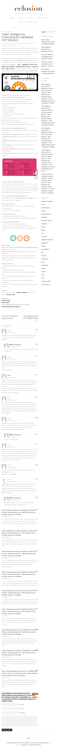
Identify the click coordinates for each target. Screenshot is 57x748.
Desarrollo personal (24, 43)
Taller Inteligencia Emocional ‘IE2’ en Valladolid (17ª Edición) (47, 49)
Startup (43, 268)
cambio (12, 43)
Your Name (21, 704)
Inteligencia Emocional (7, 45)
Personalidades (45, 249)
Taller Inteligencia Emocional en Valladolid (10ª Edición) (17, 37)
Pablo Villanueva (5, 43)
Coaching (16, 43)
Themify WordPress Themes (34, 744)
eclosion (32, 43)
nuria (8, 375)
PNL (42, 252)
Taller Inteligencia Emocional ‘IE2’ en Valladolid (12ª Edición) (48, 145)
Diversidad (44, 223)
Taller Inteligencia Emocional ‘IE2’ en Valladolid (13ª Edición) (48, 101)
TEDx (42, 278)
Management (44, 243)
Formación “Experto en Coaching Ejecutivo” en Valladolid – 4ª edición (47, 56)
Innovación (44, 236)
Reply (37, 329)
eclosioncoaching (41, 17)
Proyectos (43, 255)
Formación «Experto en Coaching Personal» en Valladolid (47, 191)
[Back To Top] (28, 738)
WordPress (24, 744)
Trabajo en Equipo (46, 281)
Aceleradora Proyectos (47, 201)
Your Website (21, 713)
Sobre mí (12, 17)
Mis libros (20, 17)
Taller (14, 45)
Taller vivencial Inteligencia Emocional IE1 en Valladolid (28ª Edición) (48, 71)
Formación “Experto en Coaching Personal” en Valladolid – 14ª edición (47, 64)
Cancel (35, 693)
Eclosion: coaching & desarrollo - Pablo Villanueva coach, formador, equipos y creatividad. (27, 742)
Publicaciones (44, 259)
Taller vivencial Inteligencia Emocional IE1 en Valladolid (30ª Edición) (48, 42)
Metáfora (43, 246)
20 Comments (20, 45)
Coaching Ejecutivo (46, 214)
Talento (43, 271)
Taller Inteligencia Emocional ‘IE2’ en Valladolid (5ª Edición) (48, 123)
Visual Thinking (45, 284)
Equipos (43, 230)
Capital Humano (45, 207)
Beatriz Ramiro (6, 302)
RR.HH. (43, 262)
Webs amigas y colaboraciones (28, 21)
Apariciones (29, 17)
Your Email (20, 708)
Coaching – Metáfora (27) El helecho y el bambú (10, 317)
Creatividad (44, 217)
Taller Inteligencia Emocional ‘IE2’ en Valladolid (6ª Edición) (30, 317)
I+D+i (42, 233)
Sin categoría (44, 265)
